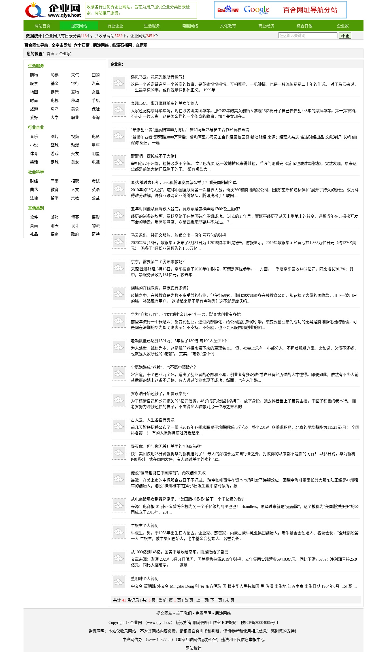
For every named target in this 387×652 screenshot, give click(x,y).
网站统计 (193, 648)
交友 (75, 154)
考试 (96, 181)
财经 (34, 181)
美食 (75, 109)
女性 (96, 92)
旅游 (34, 109)
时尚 (34, 100)
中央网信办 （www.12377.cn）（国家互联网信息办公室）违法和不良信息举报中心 (193, 640)
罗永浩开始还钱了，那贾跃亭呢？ (160, 394)
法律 (34, 198)
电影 (96, 136)
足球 (55, 162)
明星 (96, 154)
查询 (96, 117)
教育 (55, 190)
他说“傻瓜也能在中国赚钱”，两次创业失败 (168, 473)
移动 (75, 100)
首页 (50, 54)
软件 (34, 217)
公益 (96, 198)
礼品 (34, 234)
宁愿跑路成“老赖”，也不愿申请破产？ (164, 367)
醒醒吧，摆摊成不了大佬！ (154, 156)
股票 (34, 83)
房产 (55, 109)
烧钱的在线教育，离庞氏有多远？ (160, 288)
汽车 (96, 83)
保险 (96, 109)
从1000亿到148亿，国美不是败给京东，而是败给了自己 (179, 552)
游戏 (55, 154)
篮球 (55, 145)
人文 (75, 190)
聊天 (55, 226)
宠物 (75, 92)
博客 (75, 217)
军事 (55, 181)
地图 (34, 92)
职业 (75, 117)
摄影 (96, 217)
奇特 (96, 234)
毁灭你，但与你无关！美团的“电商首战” (166, 446)
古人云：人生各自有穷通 (153, 420)
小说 (34, 145)
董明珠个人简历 (145, 579)
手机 (96, 100)
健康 (55, 92)
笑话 (34, 162)
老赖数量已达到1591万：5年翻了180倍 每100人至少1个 (179, 341)
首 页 (188, 600)
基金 (55, 83)
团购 (96, 75)
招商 (55, 234)
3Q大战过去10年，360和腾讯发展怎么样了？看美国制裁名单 (184, 182)
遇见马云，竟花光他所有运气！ (158, 77)
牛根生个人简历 (145, 525)
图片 (55, 136)
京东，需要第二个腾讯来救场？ (158, 262)
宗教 (75, 198)
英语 (96, 190)
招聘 (75, 181)
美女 (75, 162)
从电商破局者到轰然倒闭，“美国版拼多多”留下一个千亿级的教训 (188, 499)
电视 (55, 100)
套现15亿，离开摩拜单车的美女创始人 (164, 103)
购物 (34, 75)
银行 (75, 83)
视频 (75, 136)
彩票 (55, 75)
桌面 (34, 226)
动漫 (75, 145)
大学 (55, 117)
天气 (75, 75)
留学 (55, 198)
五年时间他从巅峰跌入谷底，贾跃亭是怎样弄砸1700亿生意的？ (186, 209)
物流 (96, 226)
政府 (75, 234)
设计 (75, 226)
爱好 (34, 117)
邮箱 (55, 217)
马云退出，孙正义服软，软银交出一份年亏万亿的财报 (178, 235)
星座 (96, 145)
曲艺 (34, 190)
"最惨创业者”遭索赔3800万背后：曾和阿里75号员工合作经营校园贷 (190, 130)
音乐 (34, 136)
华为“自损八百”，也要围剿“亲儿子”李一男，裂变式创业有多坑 (186, 314)
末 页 (229, 600)
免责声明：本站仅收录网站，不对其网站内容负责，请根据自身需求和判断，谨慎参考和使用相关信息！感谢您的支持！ (193, 631)
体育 (34, 154)
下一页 (216, 600)
